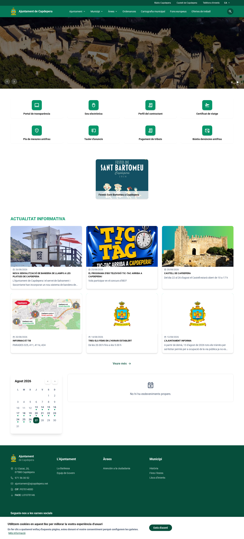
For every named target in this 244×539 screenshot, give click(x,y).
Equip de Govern (66, 473)
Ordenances (129, 11)
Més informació (17, 533)
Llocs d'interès (157, 477)
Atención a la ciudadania (116, 468)
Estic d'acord (160, 527)
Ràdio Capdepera (162, 3)
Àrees (113, 11)
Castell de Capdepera (187, 3)
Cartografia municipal (153, 11)
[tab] (232, 82)
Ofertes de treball (200, 11)
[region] (122, 53)
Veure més (122, 364)
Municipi (97, 11)
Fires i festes (156, 473)
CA (227, 2)
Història (154, 468)
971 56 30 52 (22, 477)
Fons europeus (178, 11)
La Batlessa (63, 468)
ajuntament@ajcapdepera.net (31, 483)
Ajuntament (77, 11)
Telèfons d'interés (211, 3)
